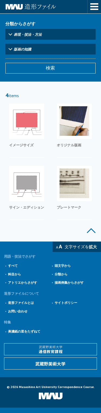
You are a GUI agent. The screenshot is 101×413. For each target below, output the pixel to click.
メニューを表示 (94, 6)
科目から (14, 274)
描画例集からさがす (69, 282)
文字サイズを (81, 246)
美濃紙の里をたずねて (24, 331)
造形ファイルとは (21, 303)
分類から (61, 274)
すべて (13, 266)
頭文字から (63, 266)
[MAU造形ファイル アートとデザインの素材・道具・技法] (50, 6)
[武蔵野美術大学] (50, 363)
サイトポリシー (66, 303)
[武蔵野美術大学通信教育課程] (50, 349)
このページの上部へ (91, 230)
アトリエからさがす (22, 282)
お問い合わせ (17, 311)
